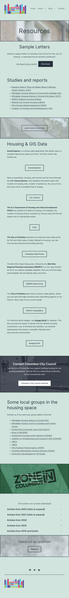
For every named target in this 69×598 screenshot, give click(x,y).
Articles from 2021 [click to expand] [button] (25, 514)
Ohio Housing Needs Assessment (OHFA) (29, 105)
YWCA (14, 442)
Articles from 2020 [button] (17, 520)
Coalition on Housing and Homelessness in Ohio (32, 108)
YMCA (14, 445)
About (40, 8)
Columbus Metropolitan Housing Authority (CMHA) (33, 451)
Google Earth (34, 343)
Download (45, 64)
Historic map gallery (34, 310)
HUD (34, 227)
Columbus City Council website (34, 383)
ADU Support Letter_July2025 (26, 64)
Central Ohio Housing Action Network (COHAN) (32, 436)
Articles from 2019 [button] (17, 525)
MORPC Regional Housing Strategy (26, 99)
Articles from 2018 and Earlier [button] (22, 531)
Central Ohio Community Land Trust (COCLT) (31, 429)
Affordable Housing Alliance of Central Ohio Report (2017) (36, 96)
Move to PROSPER (19, 433)
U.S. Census (34, 198)
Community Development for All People (28, 454)
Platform (34, 549)
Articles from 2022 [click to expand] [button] (26, 509)
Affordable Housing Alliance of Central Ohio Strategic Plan (36, 93)
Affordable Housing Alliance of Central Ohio (30, 420)
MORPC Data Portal (34, 284)
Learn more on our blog (34, 128)
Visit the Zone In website (34, 478)
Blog (50, 8)
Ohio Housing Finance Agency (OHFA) (28, 448)
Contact (61, 8)
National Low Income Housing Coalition (28, 102)
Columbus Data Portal (34, 254)
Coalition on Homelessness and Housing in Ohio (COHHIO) (36, 439)
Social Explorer (34, 168)
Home (32, 8)
